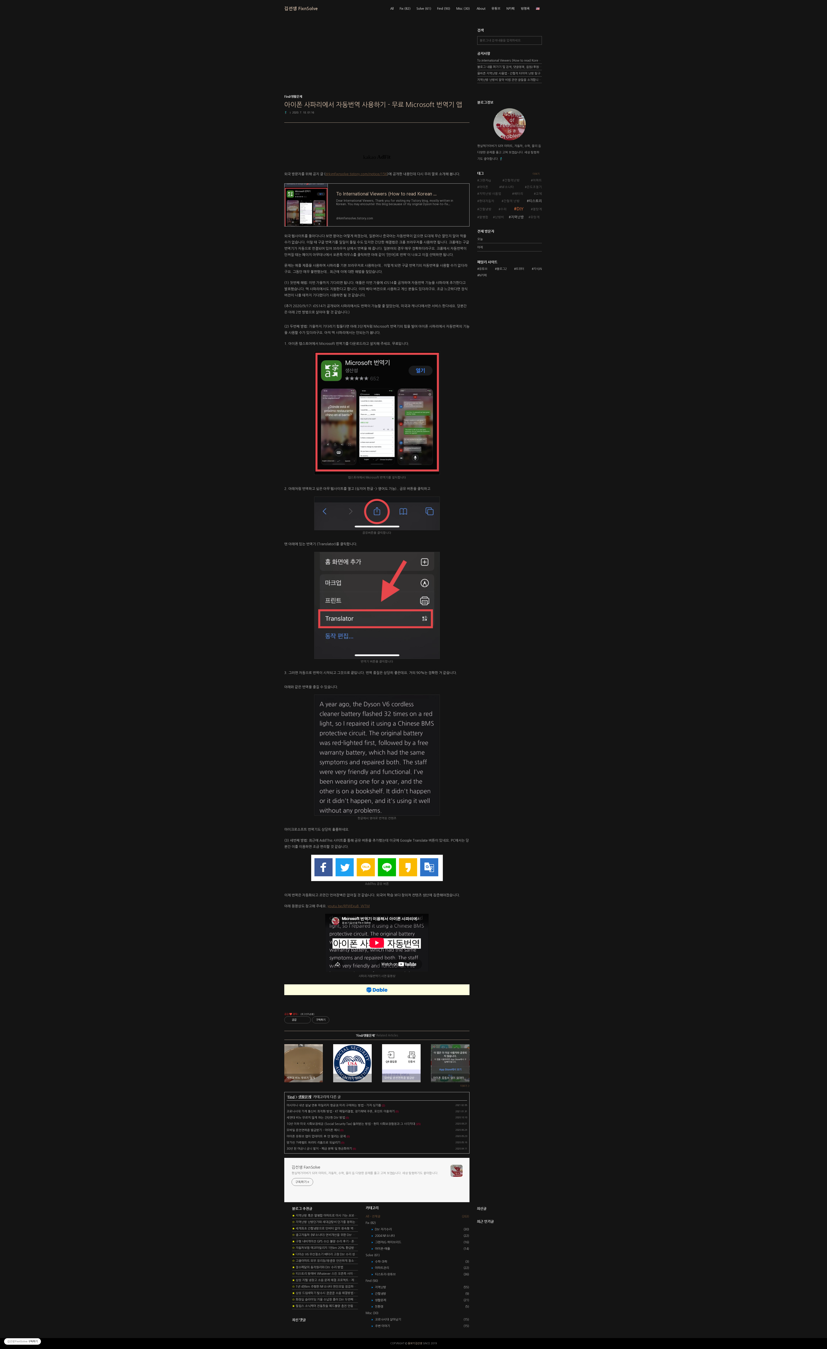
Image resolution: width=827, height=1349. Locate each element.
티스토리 (535, 201)
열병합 (483, 217)
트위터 (520, 268)
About (481, 8)
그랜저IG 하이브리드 (391, 1242)
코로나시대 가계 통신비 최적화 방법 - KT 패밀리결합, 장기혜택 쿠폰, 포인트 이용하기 (341, 1111)
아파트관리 (385, 1267)
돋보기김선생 (415, 1343)
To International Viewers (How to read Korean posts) (509, 60)
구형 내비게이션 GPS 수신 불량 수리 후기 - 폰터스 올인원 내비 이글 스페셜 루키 (325, 1241)
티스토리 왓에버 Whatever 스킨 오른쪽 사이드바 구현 (325, 1273)
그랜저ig (485, 180)
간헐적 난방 (511, 201)
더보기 (536, 174)
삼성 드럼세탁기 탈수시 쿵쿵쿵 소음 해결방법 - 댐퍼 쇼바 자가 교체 (325, 1293)
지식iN (537, 268)
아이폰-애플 (385, 1248)
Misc (463, 8)
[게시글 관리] (306, 1020)
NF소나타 (507, 187)
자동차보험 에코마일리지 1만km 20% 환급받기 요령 (325, 1247)
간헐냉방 (485, 209)
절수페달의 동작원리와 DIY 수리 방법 (317, 1267)
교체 (539, 193)
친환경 (382, 1306)
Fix (405, 8)
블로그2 (502, 268)
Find (443, 8)
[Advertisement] (376, 60)
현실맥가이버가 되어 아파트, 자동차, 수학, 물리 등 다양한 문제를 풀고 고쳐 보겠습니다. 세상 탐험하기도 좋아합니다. (365, 1173)
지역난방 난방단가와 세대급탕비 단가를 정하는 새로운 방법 (325, 1222)
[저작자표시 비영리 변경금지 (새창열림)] (335, 1020)
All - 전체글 (373, 1216)
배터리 (518, 193)
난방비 (499, 217)
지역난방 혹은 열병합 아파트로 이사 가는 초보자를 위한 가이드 (325, 1215)
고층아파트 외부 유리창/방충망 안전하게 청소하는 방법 (325, 1260)
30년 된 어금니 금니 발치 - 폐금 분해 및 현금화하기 (319, 1148)
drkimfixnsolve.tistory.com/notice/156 (356, 174)
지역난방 (517, 217)
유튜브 (496, 8)
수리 (504, 209)
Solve (424, 8)
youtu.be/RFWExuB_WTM (349, 906)
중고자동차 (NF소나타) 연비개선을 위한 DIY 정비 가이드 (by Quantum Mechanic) (325, 1234)
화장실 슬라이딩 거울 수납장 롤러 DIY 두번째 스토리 (325, 1299)
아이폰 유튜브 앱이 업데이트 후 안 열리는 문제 (316, 1136)
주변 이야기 (385, 1325)
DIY (520, 209)
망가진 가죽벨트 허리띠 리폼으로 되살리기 (313, 1142)
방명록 (525, 8)
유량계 (534, 217)
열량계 (537, 209)
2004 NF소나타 (388, 1235)
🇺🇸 (538, 8)
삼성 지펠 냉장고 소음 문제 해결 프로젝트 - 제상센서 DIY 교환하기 (325, 1280)
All (392, 8)
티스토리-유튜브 (388, 1274)
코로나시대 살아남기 (391, 1319)
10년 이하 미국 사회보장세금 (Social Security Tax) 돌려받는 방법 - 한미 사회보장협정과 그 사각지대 (351, 1123)
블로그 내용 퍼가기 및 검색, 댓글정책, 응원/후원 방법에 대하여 (509, 66)
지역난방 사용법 (490, 193)
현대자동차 (486, 201)
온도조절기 (534, 187)
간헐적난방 (511, 180)
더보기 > (464, 1086)
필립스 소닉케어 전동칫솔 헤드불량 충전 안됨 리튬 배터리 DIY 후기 (325, 1305)
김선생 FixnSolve (301, 8)
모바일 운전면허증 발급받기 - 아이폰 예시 (313, 1130)
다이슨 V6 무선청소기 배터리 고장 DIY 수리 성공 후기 (325, 1254)
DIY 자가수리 (386, 1229)
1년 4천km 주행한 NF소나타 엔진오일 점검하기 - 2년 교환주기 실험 (325, 1286)
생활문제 (304, 1097)
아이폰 (483, 187)
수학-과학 (384, 1261)
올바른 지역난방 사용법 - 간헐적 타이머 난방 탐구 (508, 73)
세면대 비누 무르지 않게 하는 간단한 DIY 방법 (316, 1117)
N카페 (511, 8)
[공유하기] (300, 1020)
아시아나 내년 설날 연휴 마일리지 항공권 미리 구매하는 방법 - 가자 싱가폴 (334, 1105)
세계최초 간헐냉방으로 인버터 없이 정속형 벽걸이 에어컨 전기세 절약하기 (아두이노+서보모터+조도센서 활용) (325, 1228)
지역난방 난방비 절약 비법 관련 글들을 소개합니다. (509, 79)
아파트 (537, 180)
